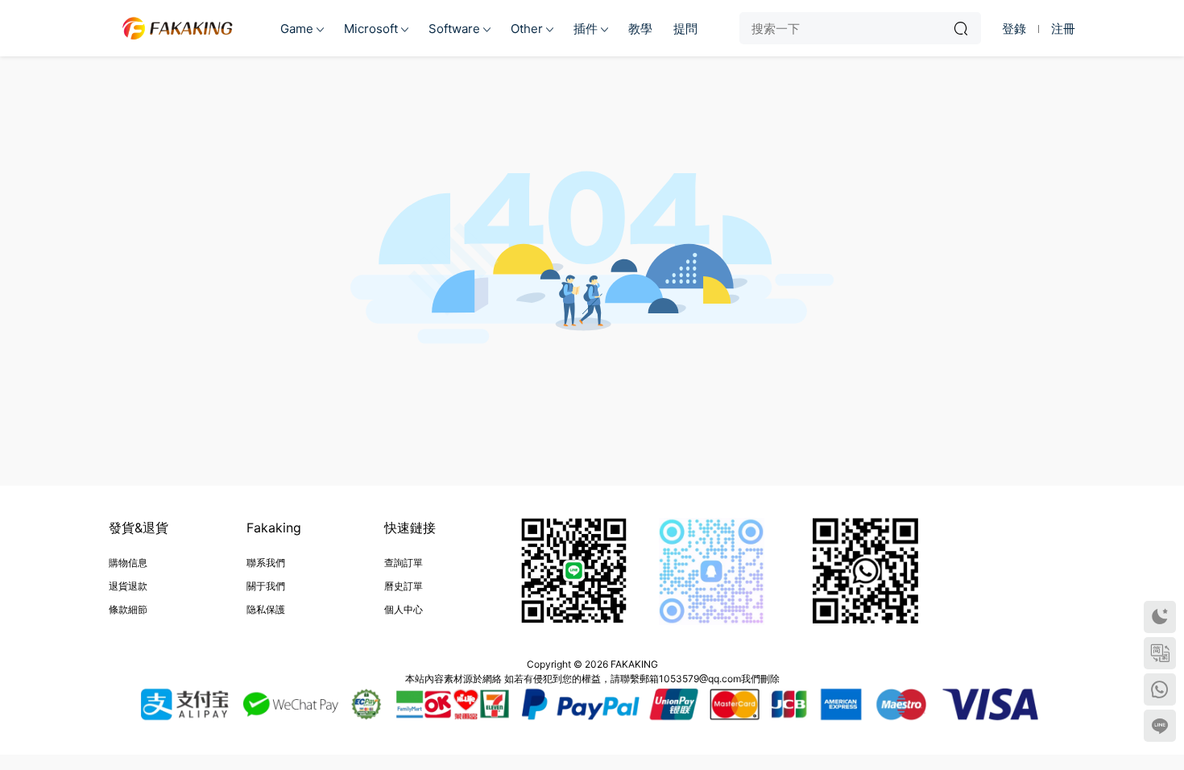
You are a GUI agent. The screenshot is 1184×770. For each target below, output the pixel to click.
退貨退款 (128, 586)
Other (527, 28)
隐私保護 (265, 609)
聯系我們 (265, 563)
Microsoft (371, 28)
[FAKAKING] (177, 28)
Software (454, 28)
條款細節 (128, 609)
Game (296, 28)
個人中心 (403, 609)
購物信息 (128, 563)
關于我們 (265, 586)
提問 (685, 28)
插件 (585, 28)
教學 (640, 28)
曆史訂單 (403, 586)
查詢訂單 (403, 563)
